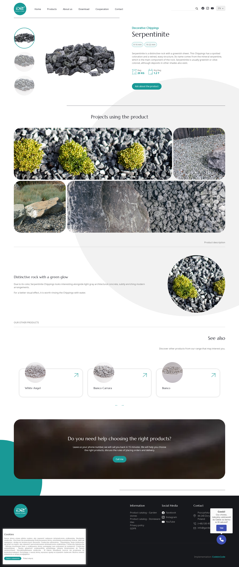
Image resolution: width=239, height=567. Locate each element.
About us (67, 9)
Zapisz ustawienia (13, 558)
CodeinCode (218, 556)
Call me (119, 459)
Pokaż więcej (28, 558)
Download (84, 9)
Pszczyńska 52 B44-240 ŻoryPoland (206, 515)
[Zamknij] (232, 508)
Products (52, 9)
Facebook (171, 512)
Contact (119, 9)
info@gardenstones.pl (209, 527)
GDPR (133, 528)
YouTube (170, 521)
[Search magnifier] (197, 8)
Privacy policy (137, 525)
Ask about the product (147, 86)
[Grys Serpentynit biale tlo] (82, 60)
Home (38, 9)
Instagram (171, 517)
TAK (221, 528)
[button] (221, 539)
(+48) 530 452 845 (207, 523)
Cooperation (102, 9)
